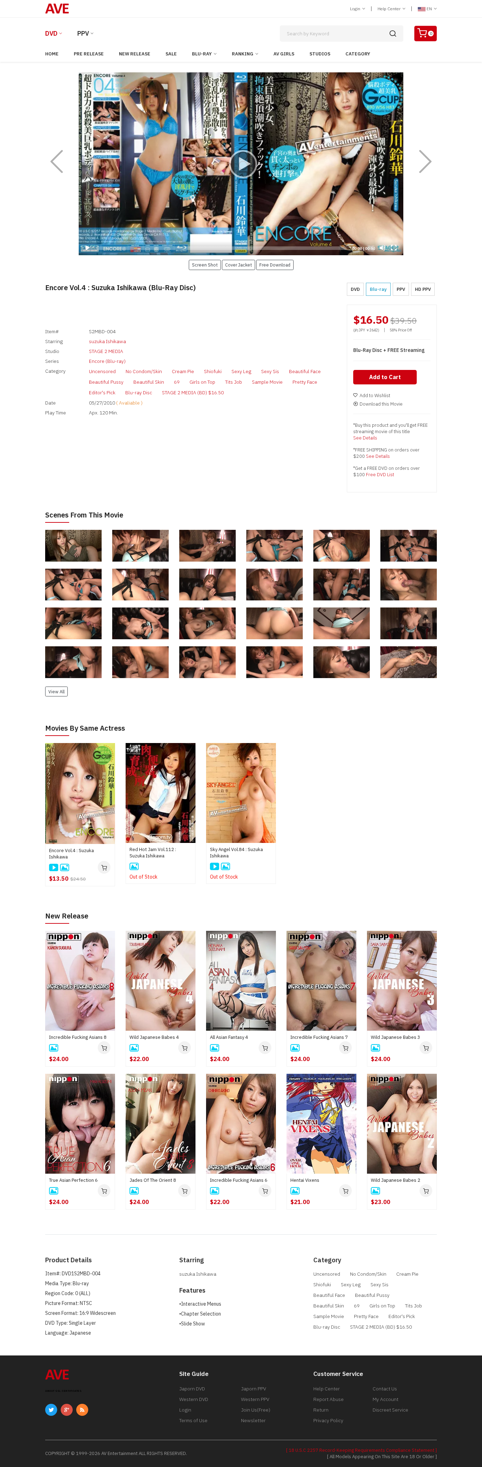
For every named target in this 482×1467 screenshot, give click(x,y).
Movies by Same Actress (85, 728)
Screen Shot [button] (205, 265)
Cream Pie (183, 371)
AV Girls (283, 54)
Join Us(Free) (255, 1410)
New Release (134, 54)
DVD (51, 33)
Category (357, 54)
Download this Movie (381, 404)
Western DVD (193, 1399)
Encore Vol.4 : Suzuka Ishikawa (71, 854)
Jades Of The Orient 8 (152, 1180)
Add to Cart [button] (385, 377)
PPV (83, 33)
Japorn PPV (253, 1388)
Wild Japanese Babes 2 (395, 1180)
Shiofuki (213, 371)
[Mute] (382, 248)
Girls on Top (202, 382)
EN (429, 8)
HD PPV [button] (423, 289)
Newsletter (253, 1420)
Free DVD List (380, 475)
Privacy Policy (328, 1420)
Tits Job (233, 382)
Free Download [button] (274, 265)
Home (52, 54)
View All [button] (56, 691)
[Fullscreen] (394, 248)
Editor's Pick (102, 392)
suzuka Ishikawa (107, 341)
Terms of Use (193, 1420)
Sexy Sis (270, 371)
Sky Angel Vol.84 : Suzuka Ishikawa (236, 852)
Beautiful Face (305, 371)
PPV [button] (401, 289)
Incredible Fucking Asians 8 (78, 1037)
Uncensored (102, 371)
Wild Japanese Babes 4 (154, 1037)
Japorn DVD (192, 1388)
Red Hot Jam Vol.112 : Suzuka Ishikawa (152, 852)
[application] (241, 163)
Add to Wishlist (375, 396)
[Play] (241, 164)
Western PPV (255, 1399)
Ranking (242, 54)
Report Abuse (328, 1399)
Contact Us (385, 1388)
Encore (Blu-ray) (107, 361)
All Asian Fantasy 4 (229, 1037)
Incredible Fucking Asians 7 (319, 1037)
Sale (171, 54)
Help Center (390, 8)
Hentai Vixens (304, 1180)
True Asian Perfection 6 (73, 1180)
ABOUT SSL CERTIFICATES (63, 1391)
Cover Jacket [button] (238, 265)
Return (321, 1410)
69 (177, 382)
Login (355, 8)
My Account (385, 1399)
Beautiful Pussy (106, 382)
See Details (365, 438)
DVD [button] (355, 289)
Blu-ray (202, 54)
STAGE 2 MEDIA (106, 351)
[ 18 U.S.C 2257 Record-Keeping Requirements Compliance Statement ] (361, 1450)
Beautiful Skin (148, 382)
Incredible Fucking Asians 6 (238, 1180)
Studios (319, 54)
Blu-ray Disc (138, 392)
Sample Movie (267, 382)
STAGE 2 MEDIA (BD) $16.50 (193, 392)
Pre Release (89, 54)
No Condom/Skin (144, 371)
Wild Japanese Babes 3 (395, 1037)
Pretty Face (305, 382)
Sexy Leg (241, 371)
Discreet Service (390, 1410)
